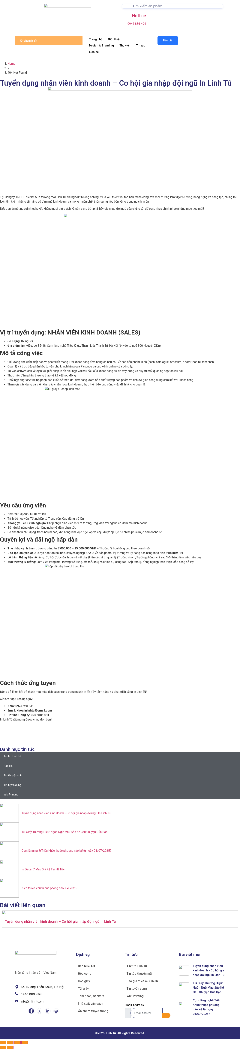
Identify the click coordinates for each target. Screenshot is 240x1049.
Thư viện (124, 45)
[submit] (166, 1015)
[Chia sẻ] (17, 1042)
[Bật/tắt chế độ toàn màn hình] (10, 1042)
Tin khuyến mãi (13, 775)
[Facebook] (31, 1011)
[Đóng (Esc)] (24, 1042)
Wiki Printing (11, 794)
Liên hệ (94, 52)
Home (11, 63)
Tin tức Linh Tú (12, 756)
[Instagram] (56, 1011)
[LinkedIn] (48, 1011)
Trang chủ (95, 39)
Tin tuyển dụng (12, 784)
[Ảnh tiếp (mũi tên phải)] (10, 1047)
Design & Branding (101, 45)
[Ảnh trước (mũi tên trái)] (3, 1047)
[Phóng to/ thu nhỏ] (3, 1042)
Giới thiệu (114, 39)
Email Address (134, 1005)
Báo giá (167, 40)
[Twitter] (39, 1011)
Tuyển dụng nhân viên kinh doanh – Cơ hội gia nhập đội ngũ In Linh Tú (60, 921)
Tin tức (140, 45)
